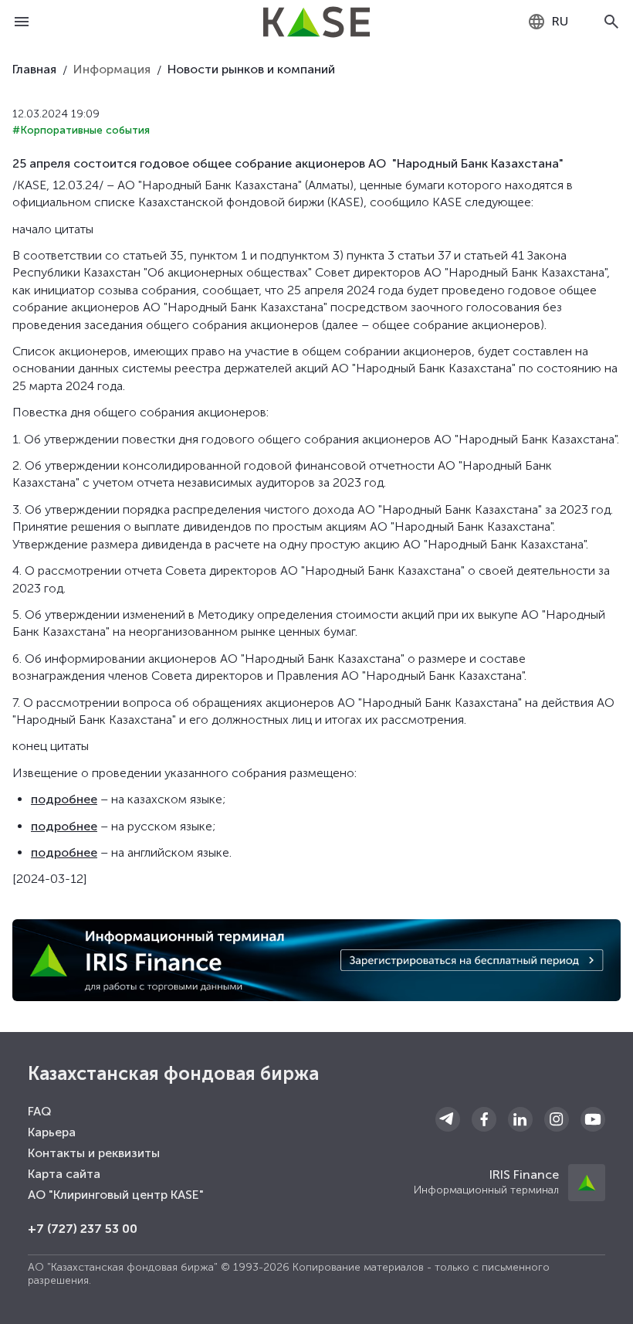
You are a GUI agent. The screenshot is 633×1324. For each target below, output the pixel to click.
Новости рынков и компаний (251, 69)
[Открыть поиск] (611, 21)
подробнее (64, 799)
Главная (34, 69)
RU (560, 21)
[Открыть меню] (21, 21)
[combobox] (547, 21)
